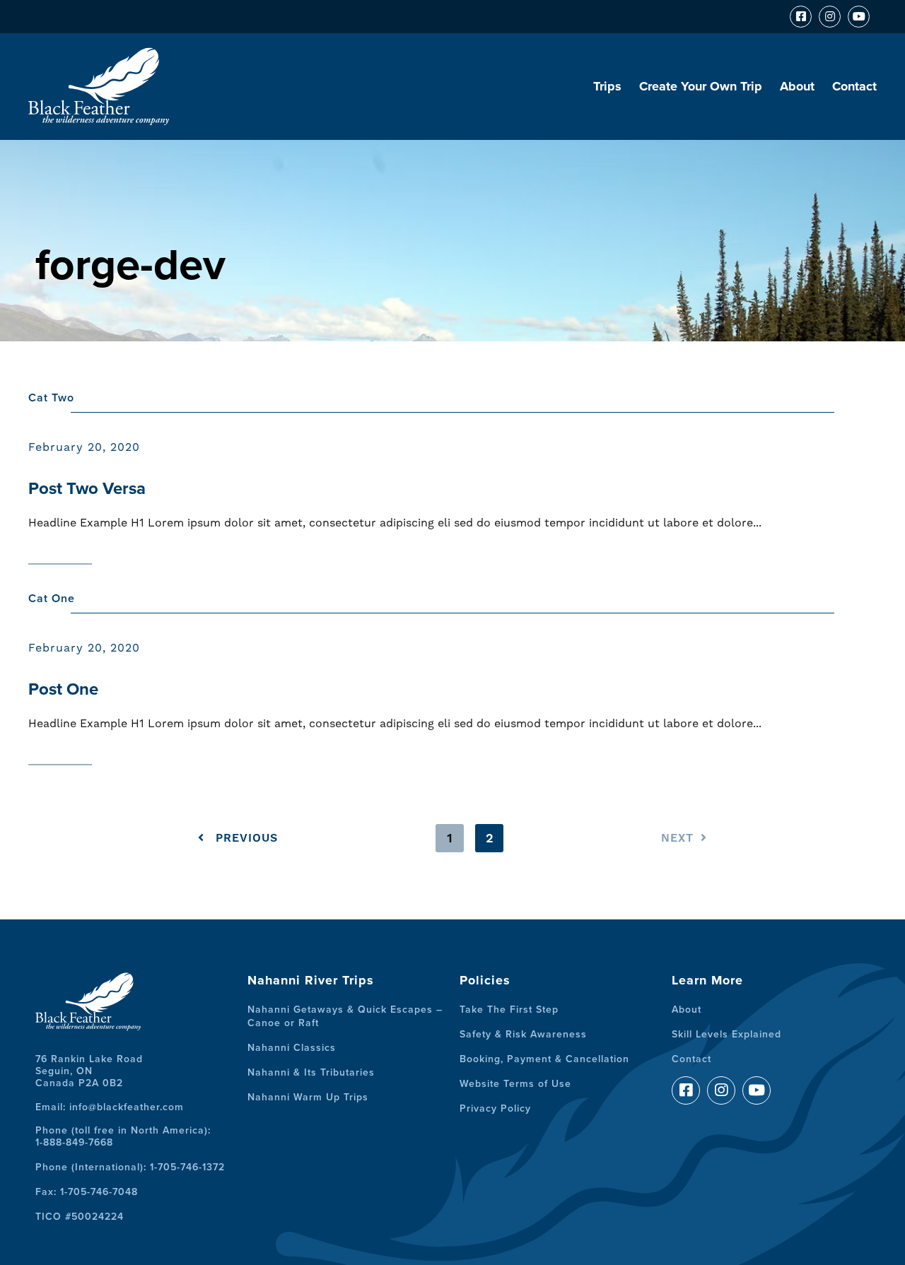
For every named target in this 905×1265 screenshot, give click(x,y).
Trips (607, 86)
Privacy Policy (495, 1108)
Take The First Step (509, 1010)
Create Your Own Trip (700, 86)
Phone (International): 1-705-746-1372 (130, 1167)
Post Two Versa (87, 488)
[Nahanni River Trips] (99, 119)
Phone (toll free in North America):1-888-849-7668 (123, 1136)
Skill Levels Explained (726, 1034)
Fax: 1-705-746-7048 (86, 1192)
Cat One (51, 599)
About (797, 86)
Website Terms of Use (515, 1084)
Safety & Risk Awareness (523, 1034)
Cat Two (51, 398)
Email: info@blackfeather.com (109, 1107)
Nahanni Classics (291, 1048)
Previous (244, 838)
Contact (854, 86)
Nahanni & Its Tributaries (311, 1072)
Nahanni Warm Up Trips (307, 1097)
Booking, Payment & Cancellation (544, 1059)
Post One (63, 689)
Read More (60, 554)
